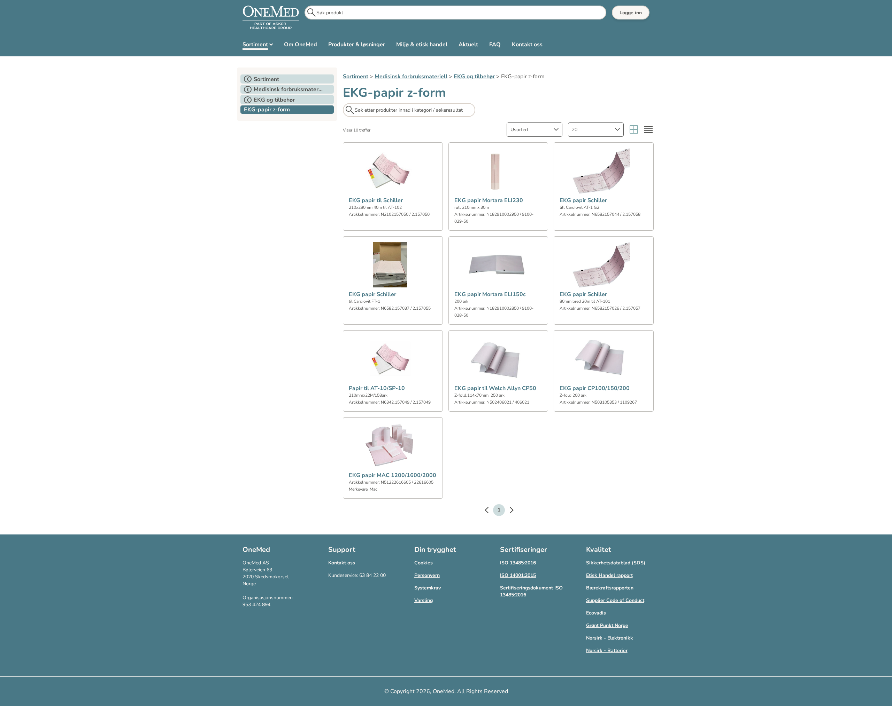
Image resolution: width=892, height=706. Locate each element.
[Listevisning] (648, 129)
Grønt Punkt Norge (607, 625)
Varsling (423, 600)
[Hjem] (271, 18)
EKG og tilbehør (474, 76)
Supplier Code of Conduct (615, 600)
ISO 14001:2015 (518, 575)
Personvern (427, 575)
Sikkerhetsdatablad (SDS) (615, 563)
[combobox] (534, 129)
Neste (508, 511)
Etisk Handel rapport (609, 575)
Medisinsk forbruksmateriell (411, 76)
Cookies (423, 563)
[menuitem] (257, 45)
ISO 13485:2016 (518, 563)
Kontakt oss (341, 563)
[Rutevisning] (633, 129)
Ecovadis (596, 613)
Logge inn (631, 12)
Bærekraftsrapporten (609, 588)
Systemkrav (427, 588)
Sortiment (355, 76)
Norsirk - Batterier (607, 650)
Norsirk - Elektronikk (609, 638)
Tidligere (490, 511)
